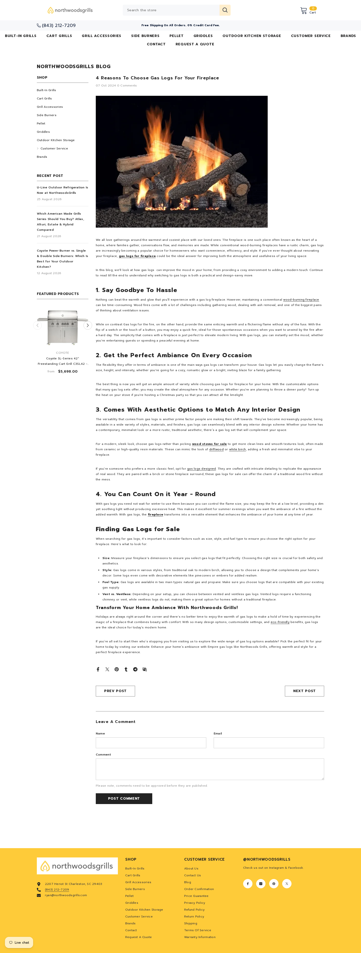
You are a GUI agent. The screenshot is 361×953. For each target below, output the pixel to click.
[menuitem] (62, 90)
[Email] (144, 669)
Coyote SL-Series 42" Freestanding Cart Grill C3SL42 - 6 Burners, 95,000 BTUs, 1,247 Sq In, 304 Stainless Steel (62, 361)
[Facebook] (98, 669)
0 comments (127, 85)
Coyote (62, 353)
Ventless (123, 594)
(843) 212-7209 (57, 889)
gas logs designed (201, 468)
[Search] (177, 10)
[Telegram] (135, 669)
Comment (103, 754)
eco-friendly (280, 622)
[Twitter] (107, 669)
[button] (87, 325)
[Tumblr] (126, 669)
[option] (62, 343)
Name (100, 733)
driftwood (216, 449)
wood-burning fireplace (301, 299)
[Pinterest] (116, 669)
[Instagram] (260, 883)
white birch (237, 449)
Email (218, 733)
